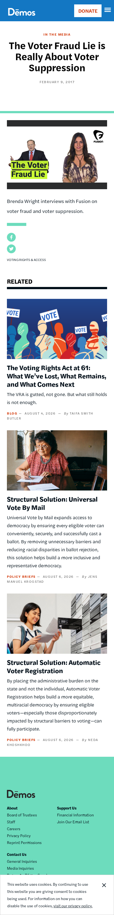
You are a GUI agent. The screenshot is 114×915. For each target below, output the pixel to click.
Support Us (67, 808)
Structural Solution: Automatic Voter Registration (54, 666)
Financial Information (75, 815)
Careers (13, 828)
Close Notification (104, 895)
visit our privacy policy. (72, 905)
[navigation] (108, 10)
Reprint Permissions (24, 842)
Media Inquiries (20, 868)
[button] (11, 237)
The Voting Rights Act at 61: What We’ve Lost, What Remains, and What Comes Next (56, 376)
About (12, 808)
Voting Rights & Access (26, 259)
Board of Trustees (22, 815)
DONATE (87, 10)
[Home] (22, 18)
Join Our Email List (73, 821)
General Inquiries (22, 861)
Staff (11, 821)
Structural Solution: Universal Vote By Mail (52, 503)
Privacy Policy (19, 835)
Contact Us (17, 854)
